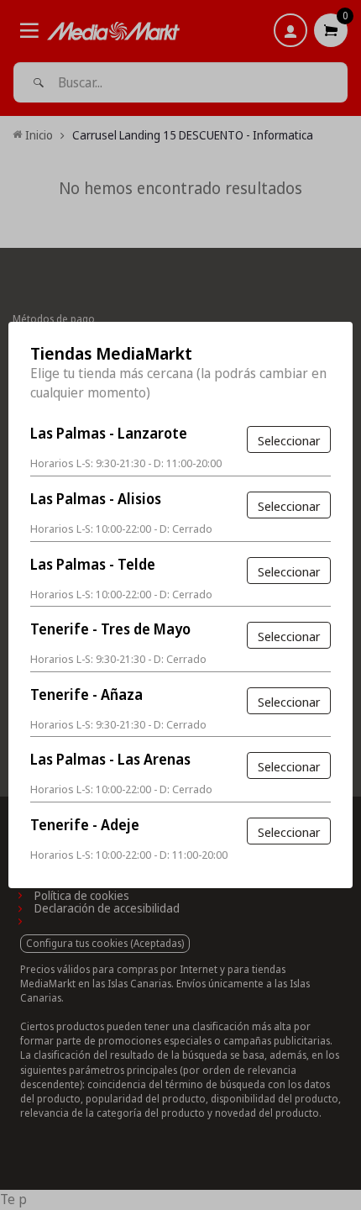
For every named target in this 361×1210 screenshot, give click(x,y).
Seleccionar (289, 440)
